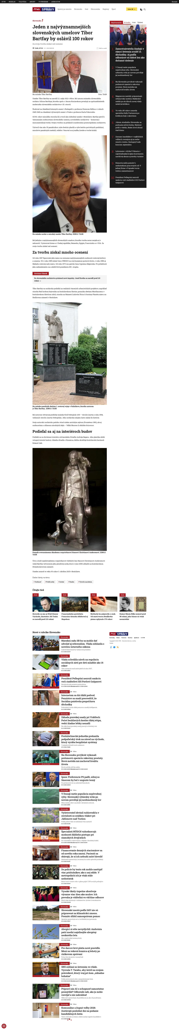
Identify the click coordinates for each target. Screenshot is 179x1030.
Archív (32, 2)
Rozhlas (12, 2)
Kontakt (174, 2)
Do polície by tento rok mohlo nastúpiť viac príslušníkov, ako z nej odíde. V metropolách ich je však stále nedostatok (81, 874)
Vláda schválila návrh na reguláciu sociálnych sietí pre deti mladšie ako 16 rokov (82, 662)
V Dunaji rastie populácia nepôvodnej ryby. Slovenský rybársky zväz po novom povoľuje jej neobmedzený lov (129, 71)
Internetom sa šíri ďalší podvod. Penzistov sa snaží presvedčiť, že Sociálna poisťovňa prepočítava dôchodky (79, 700)
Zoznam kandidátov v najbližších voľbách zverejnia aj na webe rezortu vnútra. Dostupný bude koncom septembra (129, 140)
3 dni (134, 22)
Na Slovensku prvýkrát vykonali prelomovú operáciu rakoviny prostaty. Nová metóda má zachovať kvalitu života (129, 85)
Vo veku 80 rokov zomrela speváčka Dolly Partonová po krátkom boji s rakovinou (127, 113)
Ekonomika (95, 9)
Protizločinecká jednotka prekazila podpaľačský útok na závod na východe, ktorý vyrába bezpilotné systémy (82, 739)
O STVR (143, 637)
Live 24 (130, 9)
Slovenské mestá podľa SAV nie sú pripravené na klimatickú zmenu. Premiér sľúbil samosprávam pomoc (80, 913)
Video (74, 692)
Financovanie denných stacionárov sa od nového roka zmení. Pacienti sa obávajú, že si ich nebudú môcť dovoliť (81, 853)
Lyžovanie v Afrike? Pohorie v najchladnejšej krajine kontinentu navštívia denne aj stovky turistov (129, 154)
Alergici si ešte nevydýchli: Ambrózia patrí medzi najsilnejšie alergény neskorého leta (81, 932)
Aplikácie (136, 637)
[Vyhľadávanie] (144, 9)
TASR (36, 48)
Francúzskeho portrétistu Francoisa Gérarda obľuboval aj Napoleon (75, 616)
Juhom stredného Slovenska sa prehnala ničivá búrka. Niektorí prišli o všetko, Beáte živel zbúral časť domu (129, 126)
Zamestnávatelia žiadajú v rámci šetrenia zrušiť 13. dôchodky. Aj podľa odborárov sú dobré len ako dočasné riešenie (130, 54)
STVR (3, 2)
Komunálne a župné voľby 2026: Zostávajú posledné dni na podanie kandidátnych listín (79, 1010)
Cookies (111, 643)
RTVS (41, 48)
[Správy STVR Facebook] (111, 648)
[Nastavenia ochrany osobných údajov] (4, 1026)
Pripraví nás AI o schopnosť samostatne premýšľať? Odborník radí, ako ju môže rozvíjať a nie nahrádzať (82, 991)
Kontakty (112, 637)
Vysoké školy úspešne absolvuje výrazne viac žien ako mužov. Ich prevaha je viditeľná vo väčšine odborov (82, 894)
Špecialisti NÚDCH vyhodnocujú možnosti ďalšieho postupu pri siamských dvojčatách (78, 834)
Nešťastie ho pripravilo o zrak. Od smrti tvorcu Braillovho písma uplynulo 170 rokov (103, 616)
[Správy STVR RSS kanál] (117, 648)
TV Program (43, 2)
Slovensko (78, 9)
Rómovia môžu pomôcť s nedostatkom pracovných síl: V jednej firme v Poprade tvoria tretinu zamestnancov (128, 167)
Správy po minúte (64, 9)
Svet (86, 9)
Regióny (106, 9)
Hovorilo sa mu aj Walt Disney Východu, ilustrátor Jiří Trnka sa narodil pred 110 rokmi (45, 616)
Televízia (22, 2)
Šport (114, 9)
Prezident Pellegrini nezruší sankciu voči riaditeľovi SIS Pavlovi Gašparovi (130, 180)
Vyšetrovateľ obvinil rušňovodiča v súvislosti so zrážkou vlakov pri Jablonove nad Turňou (80, 815)
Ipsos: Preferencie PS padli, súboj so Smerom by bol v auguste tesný (80, 778)
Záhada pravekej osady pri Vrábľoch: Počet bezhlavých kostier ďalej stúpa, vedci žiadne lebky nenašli (81, 720)
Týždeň (140, 22)
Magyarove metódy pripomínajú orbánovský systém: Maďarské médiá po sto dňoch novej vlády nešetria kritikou (129, 100)
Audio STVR (55, 2)
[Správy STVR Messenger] (114, 648)
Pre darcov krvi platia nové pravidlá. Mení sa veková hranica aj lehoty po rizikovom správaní (80, 951)
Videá (118, 637)
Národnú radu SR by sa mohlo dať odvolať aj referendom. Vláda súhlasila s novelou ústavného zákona (82, 643)
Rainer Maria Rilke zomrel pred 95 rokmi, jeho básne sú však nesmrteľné (133, 616)
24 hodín (127, 22)
